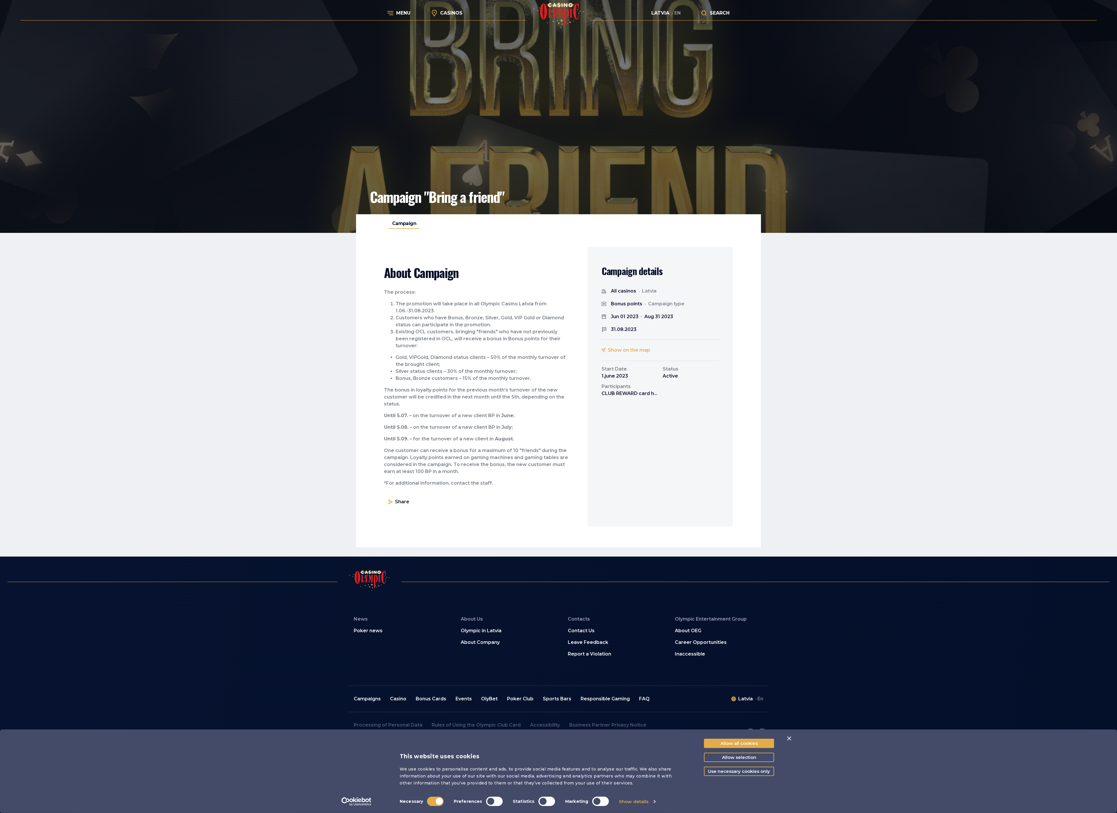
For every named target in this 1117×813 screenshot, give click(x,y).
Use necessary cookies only (739, 771)
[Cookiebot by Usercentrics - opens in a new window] (356, 801)
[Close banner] (789, 738)
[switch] (494, 801)
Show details (633, 801)
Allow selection (739, 757)
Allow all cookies (739, 743)
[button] (505, 631)
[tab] (404, 223)
